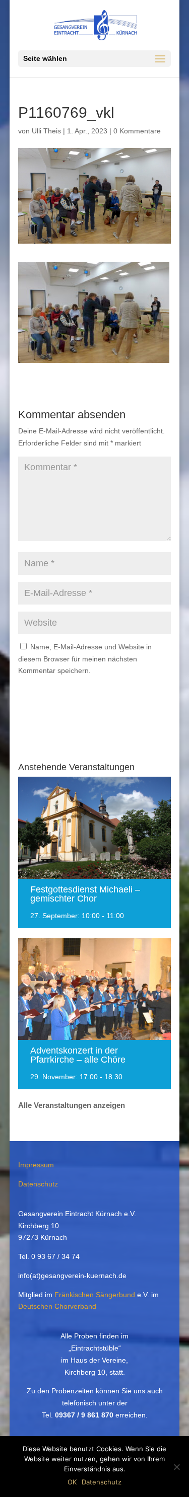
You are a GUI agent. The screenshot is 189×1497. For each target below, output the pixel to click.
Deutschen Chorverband (57, 1306)
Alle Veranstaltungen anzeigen (71, 1105)
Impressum (36, 1165)
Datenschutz (38, 1184)
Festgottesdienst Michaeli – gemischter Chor (85, 894)
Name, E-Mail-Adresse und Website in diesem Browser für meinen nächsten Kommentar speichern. (85, 659)
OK (72, 1482)
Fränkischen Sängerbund (94, 1295)
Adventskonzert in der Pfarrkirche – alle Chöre (77, 1055)
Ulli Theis (46, 131)
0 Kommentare (137, 131)
